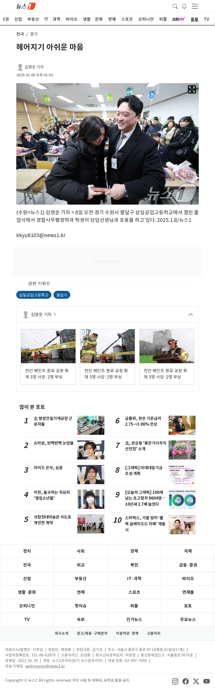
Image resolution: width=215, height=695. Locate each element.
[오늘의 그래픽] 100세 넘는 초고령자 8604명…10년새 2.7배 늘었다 (145, 498)
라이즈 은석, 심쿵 (48, 467)
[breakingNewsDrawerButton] (184, 6)
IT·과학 (134, 578)
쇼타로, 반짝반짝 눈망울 (54, 443)
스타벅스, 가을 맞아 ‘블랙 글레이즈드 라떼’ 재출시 (145, 523)
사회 (81, 551)
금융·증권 (188, 565)
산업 (27, 578)
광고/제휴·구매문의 (92, 633)
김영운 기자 (34, 67)
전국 (27, 565)
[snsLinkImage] (175, 680)
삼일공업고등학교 (34, 294)
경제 (134, 551)
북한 (134, 565)
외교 (81, 565)
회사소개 (61, 633)
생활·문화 (27, 592)
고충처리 (153, 633)
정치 (27, 551)
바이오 (188, 578)
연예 (81, 592)
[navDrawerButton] (195, 6)
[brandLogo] (26, 5)
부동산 (81, 578)
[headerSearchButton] (175, 6)
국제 (188, 551)
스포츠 (134, 592)
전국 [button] (20, 34)
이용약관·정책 (127, 633)
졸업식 (61, 294)
